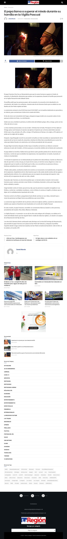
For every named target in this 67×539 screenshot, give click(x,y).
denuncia (37, 475)
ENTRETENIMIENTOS (9, 403)
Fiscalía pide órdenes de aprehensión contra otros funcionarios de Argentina (52, 303)
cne (45, 472)
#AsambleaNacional (14, 469)
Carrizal (6, 372)
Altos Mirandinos (9, 369)
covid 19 (15, 475)
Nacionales (7, 422)
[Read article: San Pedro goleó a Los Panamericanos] (7, 348)
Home (5, 7)
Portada (17, 483)
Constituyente (52, 472)
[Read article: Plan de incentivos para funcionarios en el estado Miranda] (7, 354)
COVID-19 (6, 375)
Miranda (43, 480)
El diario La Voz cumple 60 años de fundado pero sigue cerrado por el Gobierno (15, 283)
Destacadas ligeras (10, 387)
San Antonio (8, 440)
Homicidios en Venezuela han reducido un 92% (48, 283)
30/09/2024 (48, 306)
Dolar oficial (56, 475)
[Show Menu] (5, 2)
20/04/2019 (20, 18)
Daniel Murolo (12, 18)
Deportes (7, 378)
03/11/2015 (14, 348)
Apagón (31, 472)
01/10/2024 (7, 306)
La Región (22, 480)
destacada (7, 381)
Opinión (6, 425)
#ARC (6, 469)
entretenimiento (9, 400)
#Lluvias (38, 469)
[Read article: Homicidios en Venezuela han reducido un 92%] (49, 273)
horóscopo (7, 480)
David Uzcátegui (29, 475)
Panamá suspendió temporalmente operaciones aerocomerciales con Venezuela (13, 303)
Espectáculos (8, 406)
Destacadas (10, 7)
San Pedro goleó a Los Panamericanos (22, 346)
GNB (40, 477)
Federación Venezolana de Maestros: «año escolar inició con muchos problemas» (32, 303)
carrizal (41, 472)
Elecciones (27, 477)
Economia (7, 394)
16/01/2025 (37, 285)
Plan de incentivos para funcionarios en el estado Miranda (28, 353)
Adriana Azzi (24, 472)
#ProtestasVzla (8, 472)
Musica (6, 483)
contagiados (8, 475)
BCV (36, 472)
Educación (7, 397)
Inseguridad (15, 480)
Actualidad (7, 366)
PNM (12, 483)
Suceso (36, 483)
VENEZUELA (48, 483)
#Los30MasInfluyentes (47, 469)
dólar (6, 477)
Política (6, 431)
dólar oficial (12, 477)
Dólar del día (8, 390)
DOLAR (49, 475)
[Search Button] (62, 2)
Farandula (7, 409)
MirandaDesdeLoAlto (52, 480)
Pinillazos (7, 428)
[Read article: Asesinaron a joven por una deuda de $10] (7, 342)
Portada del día (9, 434)
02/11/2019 (14, 355)
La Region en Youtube (10, 415)
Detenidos (43, 475)
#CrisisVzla (24, 469)
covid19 (21, 475)
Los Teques (7, 418)
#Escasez (31, 469)
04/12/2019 (14, 342)
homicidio (45, 477)
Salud (6, 437)
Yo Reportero (8, 459)
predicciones (24, 483)
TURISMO (6, 456)
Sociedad (7, 446)
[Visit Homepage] (33, 2)
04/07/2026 (7, 287)
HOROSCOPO (53, 477)
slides (6, 443)
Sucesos (6, 450)
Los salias (29, 480)
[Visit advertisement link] (33, 322)
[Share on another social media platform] (61, 61)
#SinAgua (16, 472)
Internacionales (34, 18)
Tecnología (7, 453)
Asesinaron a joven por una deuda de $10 (23, 340)
